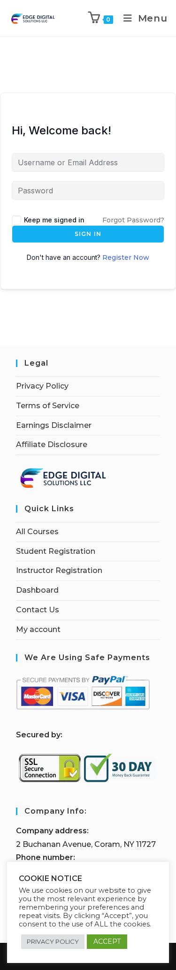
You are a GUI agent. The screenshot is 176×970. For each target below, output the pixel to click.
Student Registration (55, 551)
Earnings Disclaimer (54, 425)
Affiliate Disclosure (51, 444)
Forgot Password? (133, 220)
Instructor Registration (59, 570)
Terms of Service (47, 405)
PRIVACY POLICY (53, 941)
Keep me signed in (54, 220)
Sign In (88, 233)
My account (38, 629)
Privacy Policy (42, 386)
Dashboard (37, 590)
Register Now (125, 257)
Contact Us (37, 609)
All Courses (37, 531)
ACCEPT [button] (107, 941)
